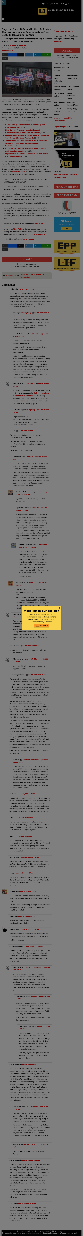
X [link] (59, 608)
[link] (41, 608)
